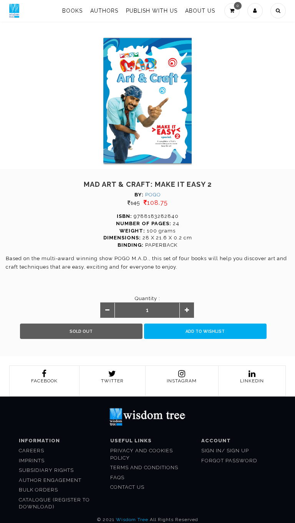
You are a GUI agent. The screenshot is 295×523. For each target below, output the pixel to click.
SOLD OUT (81, 331)
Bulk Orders (38, 490)
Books (72, 11)
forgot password (229, 460)
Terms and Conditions (144, 467)
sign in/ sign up (225, 450)
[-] (107, 310)
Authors (104, 11)
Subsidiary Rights (46, 470)
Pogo (153, 195)
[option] (147, 100)
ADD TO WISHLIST (205, 331)
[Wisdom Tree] (14, 11)
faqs (117, 477)
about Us (200, 11)
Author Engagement (50, 480)
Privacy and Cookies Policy (141, 454)
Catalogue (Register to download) (54, 503)
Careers (31, 450)
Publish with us (151, 11)
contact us (127, 487)
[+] (186, 310)
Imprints (32, 460)
